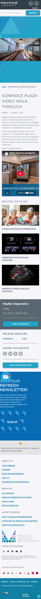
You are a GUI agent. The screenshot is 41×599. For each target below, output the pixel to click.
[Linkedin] (21, 551)
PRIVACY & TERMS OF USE (19, 581)
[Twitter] (8, 551)
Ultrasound (8, 338)
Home (4, 87)
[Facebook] (12, 551)
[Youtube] (17, 551)
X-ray (24, 338)
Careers (4, 581)
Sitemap (34, 581)
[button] (36, 3)
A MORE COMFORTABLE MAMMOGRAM (19, 229)
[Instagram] (4, 551)
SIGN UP (12, 421)
